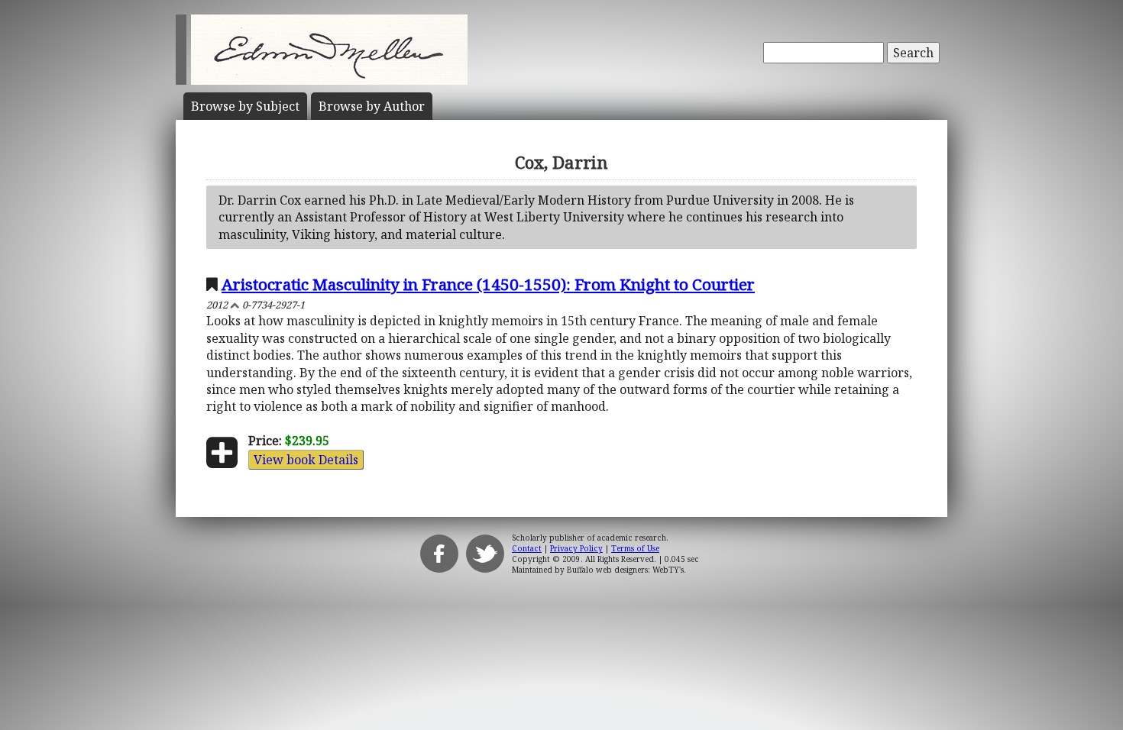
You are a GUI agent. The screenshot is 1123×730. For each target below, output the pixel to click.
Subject (245, 106)
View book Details (306, 459)
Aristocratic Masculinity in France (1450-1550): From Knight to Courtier (488, 284)
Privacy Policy (576, 548)
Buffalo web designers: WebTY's (625, 569)
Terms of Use (635, 548)
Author (372, 106)
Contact (527, 548)
